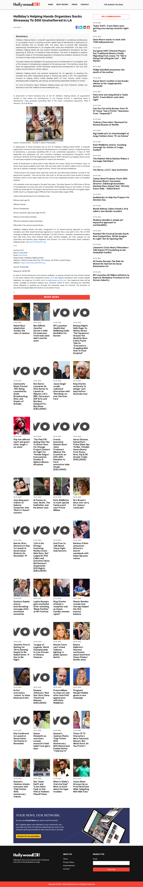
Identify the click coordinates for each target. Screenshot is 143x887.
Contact (66, 869)
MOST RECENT (62, 5)
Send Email (22, 255)
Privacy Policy (68, 862)
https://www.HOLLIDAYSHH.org (32, 263)
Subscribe (111, 869)
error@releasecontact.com (56, 280)
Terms (65, 859)
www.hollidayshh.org (37, 242)
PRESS (74, 5)
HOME (50, 5)
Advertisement (69, 866)
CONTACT (85, 5)
